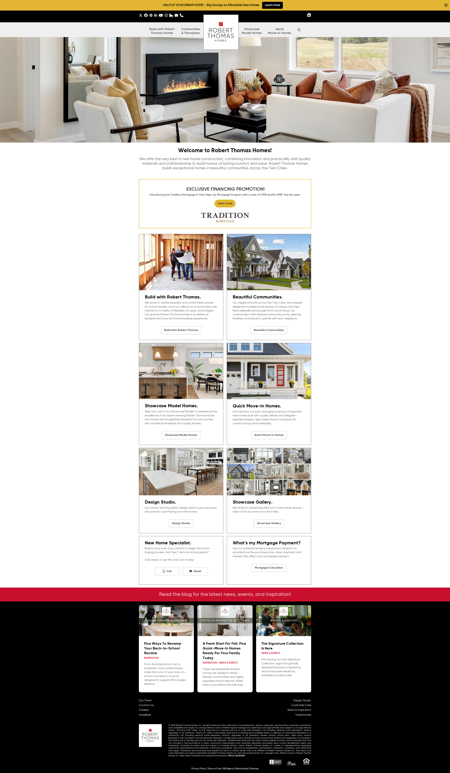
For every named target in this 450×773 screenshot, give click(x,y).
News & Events (228, 663)
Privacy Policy (198, 769)
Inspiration (151, 658)
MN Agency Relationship (235, 769)
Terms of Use (214, 769)
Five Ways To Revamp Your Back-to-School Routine (162, 648)
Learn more (272, 5)
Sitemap (254, 769)
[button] (299, 29)
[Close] (446, 5)
